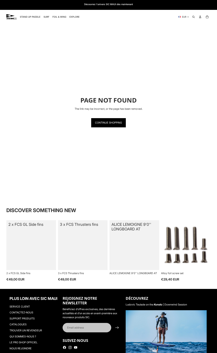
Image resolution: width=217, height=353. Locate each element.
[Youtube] (76, 347)
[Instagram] (70, 347)
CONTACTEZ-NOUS (21, 312)
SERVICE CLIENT (20, 306)
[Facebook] (64, 347)
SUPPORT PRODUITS (22, 318)
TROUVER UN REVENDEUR (26, 330)
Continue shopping (108, 122)
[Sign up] (117, 327)
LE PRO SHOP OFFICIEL (23, 342)
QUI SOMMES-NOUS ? (23, 336)
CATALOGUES (18, 324)
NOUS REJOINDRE (21, 348)
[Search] (193, 16)
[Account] (200, 16)
